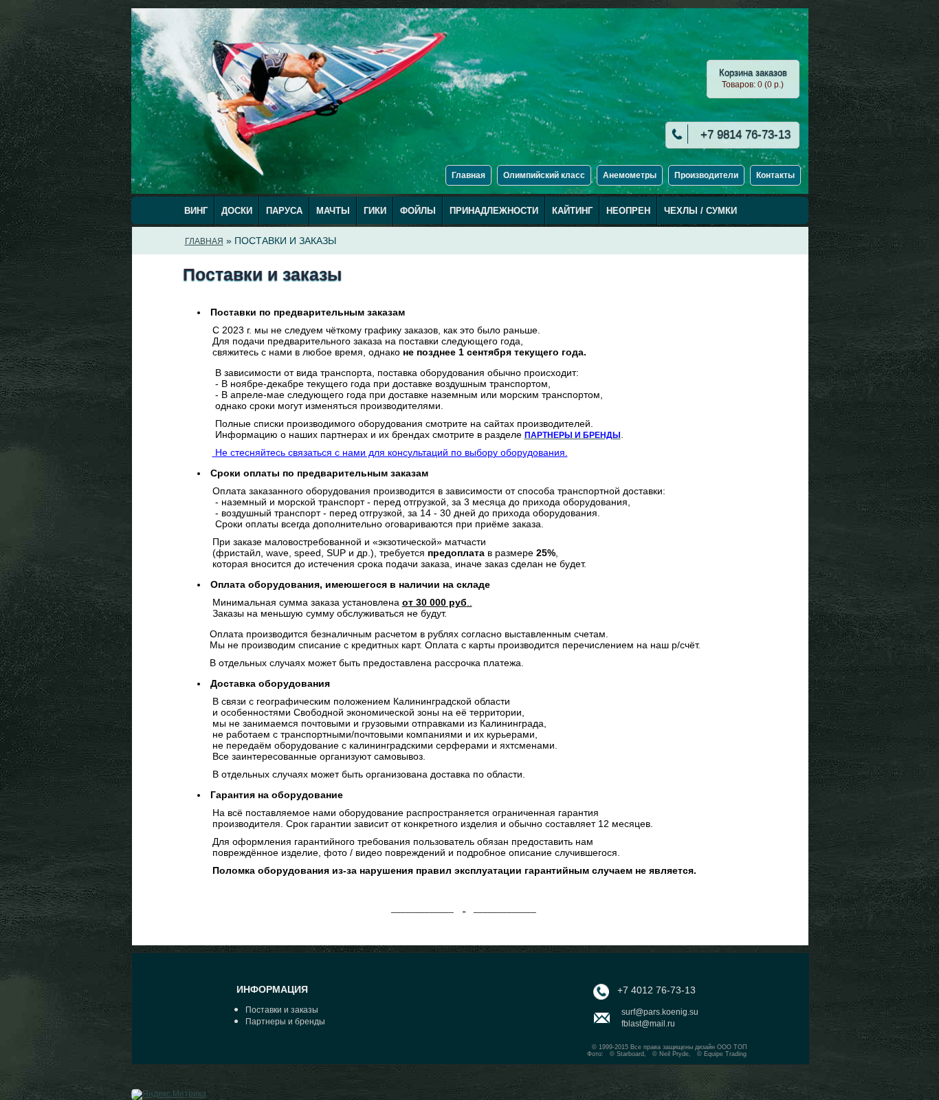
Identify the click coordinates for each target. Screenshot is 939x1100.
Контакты (775, 175)
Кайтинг (572, 211)
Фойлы (418, 211)
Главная (468, 175)
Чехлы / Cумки (700, 211)
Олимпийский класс (544, 175)
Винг (196, 211)
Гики (375, 211)
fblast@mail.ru (648, 1023)
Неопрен (628, 211)
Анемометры (629, 175)
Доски (236, 211)
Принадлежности (494, 211)
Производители (706, 175)
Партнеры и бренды (285, 1021)
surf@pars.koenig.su (659, 1012)
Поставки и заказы (281, 1010)
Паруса (284, 211)
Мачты (333, 211)
